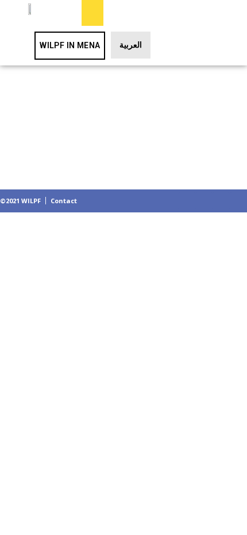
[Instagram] (221, 201)
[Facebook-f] (186, 201)
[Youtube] (238, 201)
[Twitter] (204, 201)
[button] (92, 13)
